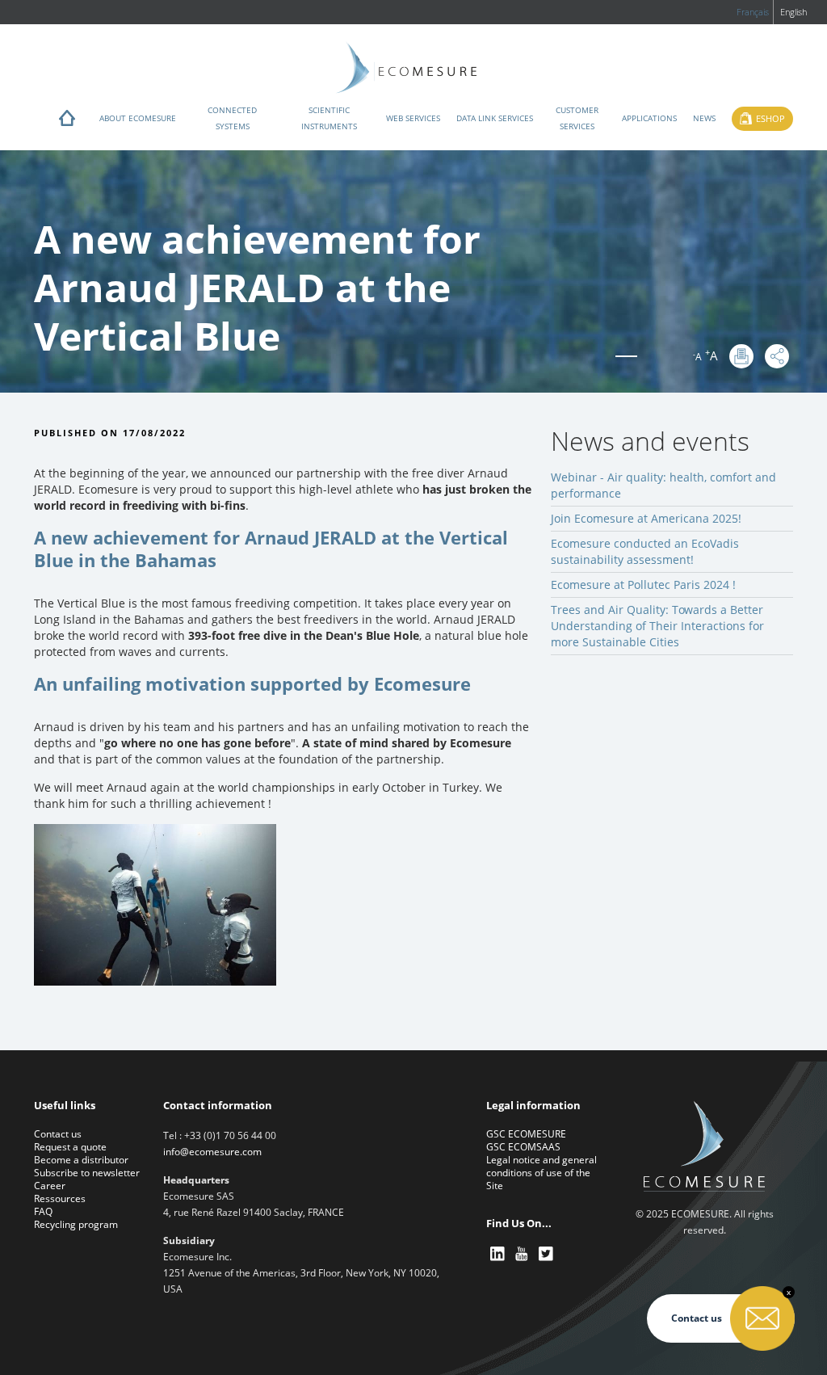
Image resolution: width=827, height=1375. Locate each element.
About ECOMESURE (137, 118)
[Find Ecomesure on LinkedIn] (498, 1254)
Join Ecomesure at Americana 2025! (646, 518)
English (793, 12)
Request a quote (70, 1147)
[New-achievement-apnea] (155, 903)
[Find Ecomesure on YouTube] (522, 1254)
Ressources (60, 1198)
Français (753, 12)
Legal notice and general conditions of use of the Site (541, 1172)
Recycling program (76, 1224)
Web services (413, 118)
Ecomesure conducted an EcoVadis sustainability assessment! (645, 551)
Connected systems (232, 118)
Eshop (770, 118)
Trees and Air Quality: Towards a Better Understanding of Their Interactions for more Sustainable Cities (657, 626)
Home (67, 122)
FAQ (43, 1211)
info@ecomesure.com (212, 1151)
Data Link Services (494, 118)
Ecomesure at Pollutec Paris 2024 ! (643, 584)
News (704, 118)
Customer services (577, 118)
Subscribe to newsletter (87, 1172)
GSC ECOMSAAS (523, 1147)
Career (49, 1185)
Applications (649, 118)
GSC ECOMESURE (526, 1134)
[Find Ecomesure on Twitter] (547, 1254)
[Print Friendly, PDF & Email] (741, 356)
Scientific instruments (329, 118)
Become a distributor (81, 1160)
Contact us (58, 1134)
